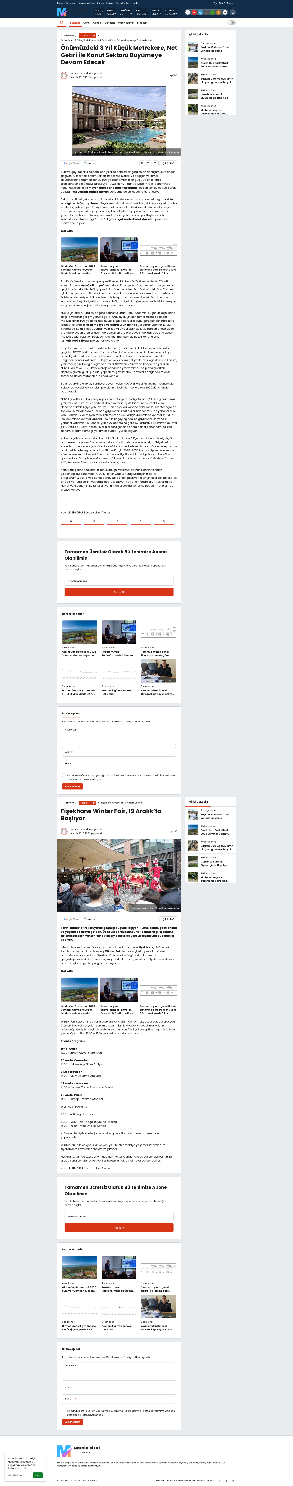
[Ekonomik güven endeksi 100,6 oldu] (119, 677)
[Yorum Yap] (142, 163)
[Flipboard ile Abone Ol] (89, 163)
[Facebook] (219, 1480)
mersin (74, 73)
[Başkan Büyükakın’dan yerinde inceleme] (210, 47)
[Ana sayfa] (61, 22)
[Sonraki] (225, 12)
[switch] (231, 22)
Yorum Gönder (72, 786)
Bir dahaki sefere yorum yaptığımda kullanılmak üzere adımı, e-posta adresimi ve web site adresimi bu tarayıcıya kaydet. (121, 777)
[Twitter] (226, 1480)
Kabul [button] (37, 1475)
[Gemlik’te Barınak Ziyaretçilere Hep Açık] (210, 94)
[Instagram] (233, 1480)
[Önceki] (187, 12)
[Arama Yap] (233, 12)
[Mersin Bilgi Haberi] (72, 12)
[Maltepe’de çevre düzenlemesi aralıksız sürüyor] (210, 110)
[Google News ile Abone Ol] (71, 163)
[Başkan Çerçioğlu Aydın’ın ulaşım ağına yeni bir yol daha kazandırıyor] (210, 78)
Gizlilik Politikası (15, 1475)
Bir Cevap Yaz (71, 713)
